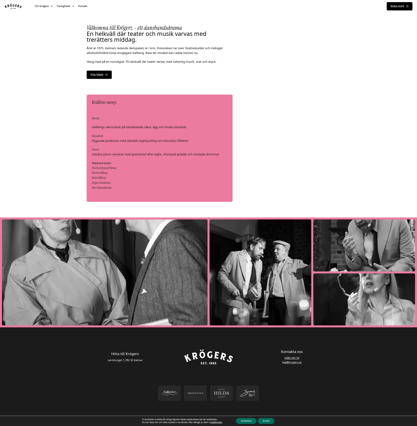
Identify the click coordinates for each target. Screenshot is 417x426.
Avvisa (266, 421)
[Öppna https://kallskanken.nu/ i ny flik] (169, 393)
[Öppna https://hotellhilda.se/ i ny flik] (221, 393)
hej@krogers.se (292, 362)
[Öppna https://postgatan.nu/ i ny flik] (195, 393)
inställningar (216, 422)
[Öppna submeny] (52, 6)
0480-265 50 (292, 358)
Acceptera (246, 421)
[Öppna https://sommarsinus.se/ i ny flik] (248, 393)
